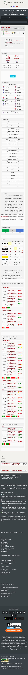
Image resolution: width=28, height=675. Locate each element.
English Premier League (6, 539)
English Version (7, 668)
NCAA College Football (5, 549)
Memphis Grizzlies (6, 463)
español (10, 2)
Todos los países (9, 46)
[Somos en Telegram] (10, 6)
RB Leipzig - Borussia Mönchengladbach (9, 587)
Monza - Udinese (4, 570)
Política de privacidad (5, 666)
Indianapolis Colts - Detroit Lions (7, 560)
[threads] (12, 615)
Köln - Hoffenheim (4, 583)
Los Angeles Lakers (6, 464)
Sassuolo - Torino (4, 567)
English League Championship (7, 548)
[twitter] (7, 612)
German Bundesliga (5, 543)
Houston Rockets (6, 287)
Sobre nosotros (13, 666)
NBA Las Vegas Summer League (9, 342)
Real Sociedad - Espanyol (6, 593)
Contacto (19, 666)
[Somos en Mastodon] (14, 6)
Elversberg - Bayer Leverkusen (7, 586)
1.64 (15, 251)
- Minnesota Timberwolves (11, 318)
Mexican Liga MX (4, 551)
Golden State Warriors (17, 464)
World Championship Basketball (7, 546)
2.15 (10, 251)
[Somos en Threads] (12, 6)
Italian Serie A (3, 540)
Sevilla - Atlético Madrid (5, 595)
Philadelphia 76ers (7, 310)
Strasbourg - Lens (4, 596)
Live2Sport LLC (4, 216)
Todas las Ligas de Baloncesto (17, 668)
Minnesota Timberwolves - (11, 304)
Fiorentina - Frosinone (5, 572)
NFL (1, 537)
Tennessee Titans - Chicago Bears (8, 561)
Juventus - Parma (4, 573)
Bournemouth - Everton (5, 565)
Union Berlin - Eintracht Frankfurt (7, 584)
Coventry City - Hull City (6, 566)
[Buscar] (26, 17)
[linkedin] (10, 612)
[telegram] (24, 612)
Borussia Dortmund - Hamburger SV (8, 592)
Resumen (12, 76)
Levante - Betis (4, 590)
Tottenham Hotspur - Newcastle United (9, 569)
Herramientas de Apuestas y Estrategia (9, 663)
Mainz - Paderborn (4, 589)
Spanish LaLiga (4, 542)
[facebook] (3, 612)
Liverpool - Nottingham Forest (7, 563)
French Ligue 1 (4, 545)
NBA (3, 289)
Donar (2, 668)
